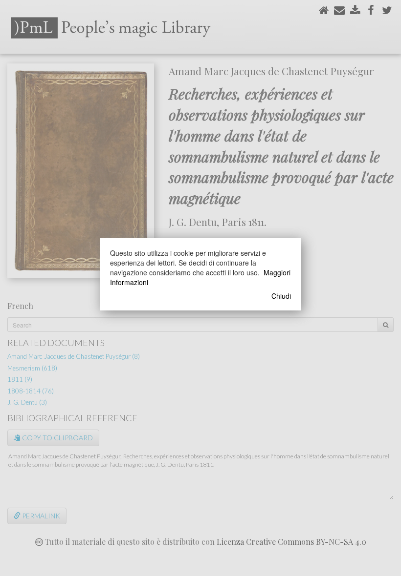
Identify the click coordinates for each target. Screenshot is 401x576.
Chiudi (281, 296)
